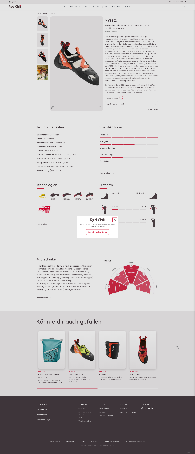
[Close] (114, 219)
